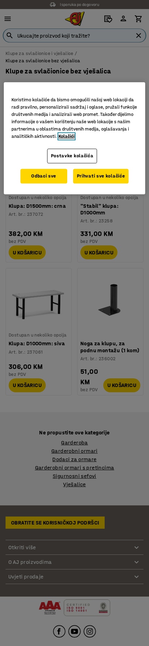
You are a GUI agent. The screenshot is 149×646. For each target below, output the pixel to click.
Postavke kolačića (72, 156)
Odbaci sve (43, 176)
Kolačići (66, 137)
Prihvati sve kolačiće (101, 176)
